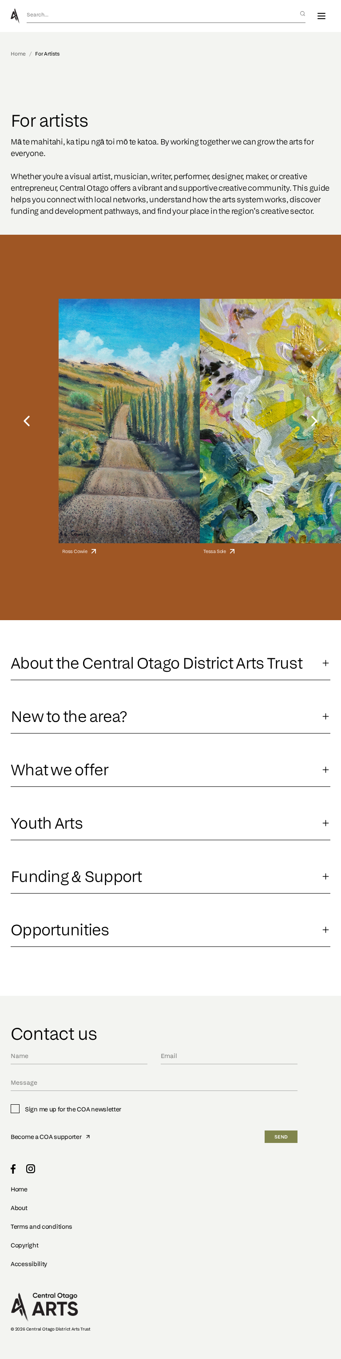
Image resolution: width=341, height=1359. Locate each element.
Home (18, 53)
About (19, 1207)
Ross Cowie (74, 551)
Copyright (24, 1245)
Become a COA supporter (46, 1136)
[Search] (302, 13)
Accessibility (29, 1263)
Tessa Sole (214, 551)
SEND (280, 1137)
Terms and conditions (41, 1226)
